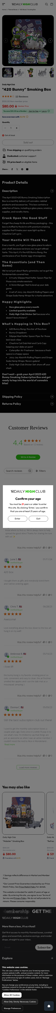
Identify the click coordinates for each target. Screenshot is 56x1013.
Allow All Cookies (12, 995)
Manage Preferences (12, 1008)
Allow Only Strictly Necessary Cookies (20, 1002)
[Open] (49, 1006)
